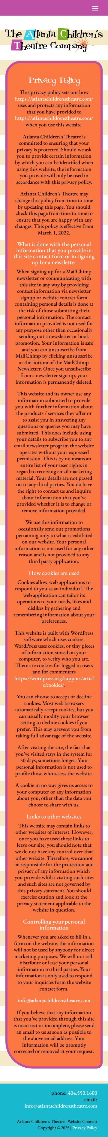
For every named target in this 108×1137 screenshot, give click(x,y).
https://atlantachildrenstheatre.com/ (54, 98)
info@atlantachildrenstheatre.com (54, 1000)
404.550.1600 (82, 1092)
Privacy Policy (84, 1127)
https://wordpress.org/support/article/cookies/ (54, 681)
